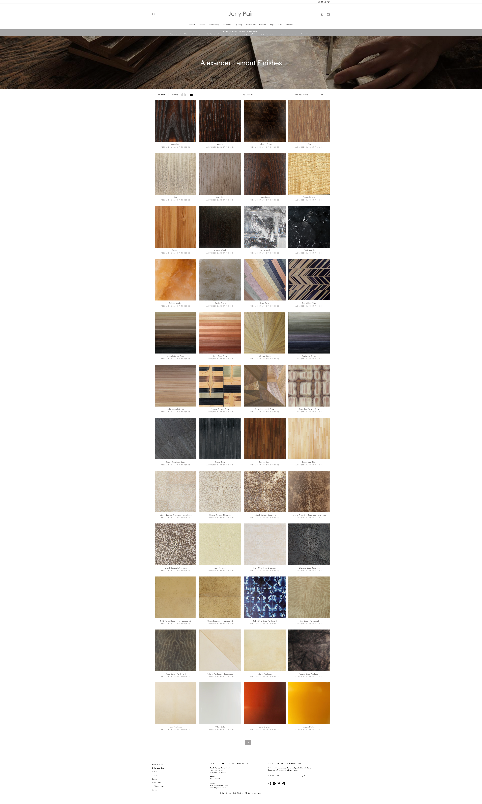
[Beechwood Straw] (309, 438)
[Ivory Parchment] (175, 703)
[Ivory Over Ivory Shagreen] (265, 544)
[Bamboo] (175, 227)
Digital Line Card (158, 768)
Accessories (251, 24)
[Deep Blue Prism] (309, 279)
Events (154, 775)
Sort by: (301, 94)
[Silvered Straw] (265, 333)
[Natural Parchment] (265, 650)
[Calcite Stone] (220, 279)
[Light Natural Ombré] (175, 386)
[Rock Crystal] (265, 227)
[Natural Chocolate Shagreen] (175, 544)
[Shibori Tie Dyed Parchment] (265, 597)
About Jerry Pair (157, 764)
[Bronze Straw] (265, 438)
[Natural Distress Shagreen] (265, 491)
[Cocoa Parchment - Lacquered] (220, 597)
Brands (192, 24)
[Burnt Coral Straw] (220, 333)
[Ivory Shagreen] (220, 544)
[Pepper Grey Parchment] (309, 650)
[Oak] (309, 121)
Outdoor (262, 24)
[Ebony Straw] (220, 438)
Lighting (238, 24)
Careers (155, 779)
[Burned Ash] (175, 121)
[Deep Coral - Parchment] (175, 650)
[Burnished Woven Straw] (309, 386)
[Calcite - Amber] (175, 279)
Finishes (289, 24)
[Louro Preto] (265, 174)
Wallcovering (214, 24)
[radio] (181, 94)
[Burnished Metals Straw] (265, 386)
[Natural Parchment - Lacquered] (220, 650)
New (280, 24)
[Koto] (175, 174)
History (154, 771)
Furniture (227, 24)
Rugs (272, 24)
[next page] (248, 742)
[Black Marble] (309, 227)
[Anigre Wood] (220, 227)
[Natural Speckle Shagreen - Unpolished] (175, 491)
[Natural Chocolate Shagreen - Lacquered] (309, 491)
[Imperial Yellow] (309, 703)
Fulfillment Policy (158, 786)
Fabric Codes (156, 782)
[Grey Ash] (220, 174)
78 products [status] (248, 94)
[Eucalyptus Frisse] (265, 121)
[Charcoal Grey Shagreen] (309, 544)
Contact (154, 790)
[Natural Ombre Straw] (175, 333)
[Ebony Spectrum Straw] (175, 438)
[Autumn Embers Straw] (220, 386)
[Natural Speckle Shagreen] (220, 491)
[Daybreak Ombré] (309, 333)
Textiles (202, 24)
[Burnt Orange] (265, 703)
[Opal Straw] (265, 279)
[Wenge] (220, 121)
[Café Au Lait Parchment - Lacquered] (175, 597)
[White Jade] (220, 703)
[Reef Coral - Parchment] (309, 597)
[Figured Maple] (309, 174)
